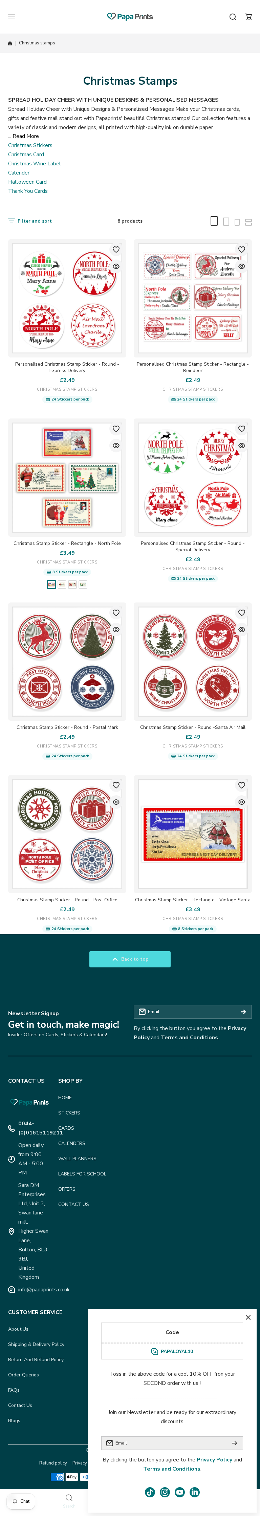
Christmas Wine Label (34, 163)
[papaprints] (130, 17)
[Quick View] (116, 266)
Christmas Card (26, 154)
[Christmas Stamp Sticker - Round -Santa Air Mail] (193, 661)
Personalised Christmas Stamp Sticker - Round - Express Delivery (67, 367)
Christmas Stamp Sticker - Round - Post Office (67, 900)
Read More (26, 136)
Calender (18, 173)
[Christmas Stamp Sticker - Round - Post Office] (67, 834)
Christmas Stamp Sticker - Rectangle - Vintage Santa (193, 900)
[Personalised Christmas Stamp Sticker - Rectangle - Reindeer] (193, 298)
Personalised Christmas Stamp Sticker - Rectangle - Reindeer (193, 367)
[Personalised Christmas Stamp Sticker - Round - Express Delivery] (67, 298)
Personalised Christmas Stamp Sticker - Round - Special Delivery (193, 546)
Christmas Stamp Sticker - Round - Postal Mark (67, 727)
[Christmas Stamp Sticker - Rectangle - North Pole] (67, 477)
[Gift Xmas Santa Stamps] (72, 584)
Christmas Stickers (30, 145)
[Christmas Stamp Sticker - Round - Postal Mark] (67, 661)
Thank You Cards (28, 191)
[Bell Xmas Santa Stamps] (62, 584)
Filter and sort (35, 221)
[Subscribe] (243, 1012)
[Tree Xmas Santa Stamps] (83, 584)
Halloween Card (27, 182)
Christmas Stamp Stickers (67, 389)
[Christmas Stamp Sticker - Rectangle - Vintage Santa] (193, 834)
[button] (248, 17)
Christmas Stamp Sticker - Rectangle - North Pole (67, 543)
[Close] (248, 1317)
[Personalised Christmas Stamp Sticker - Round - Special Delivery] (193, 477)
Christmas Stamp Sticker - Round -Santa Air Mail (192, 727)
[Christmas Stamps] (51, 584)
